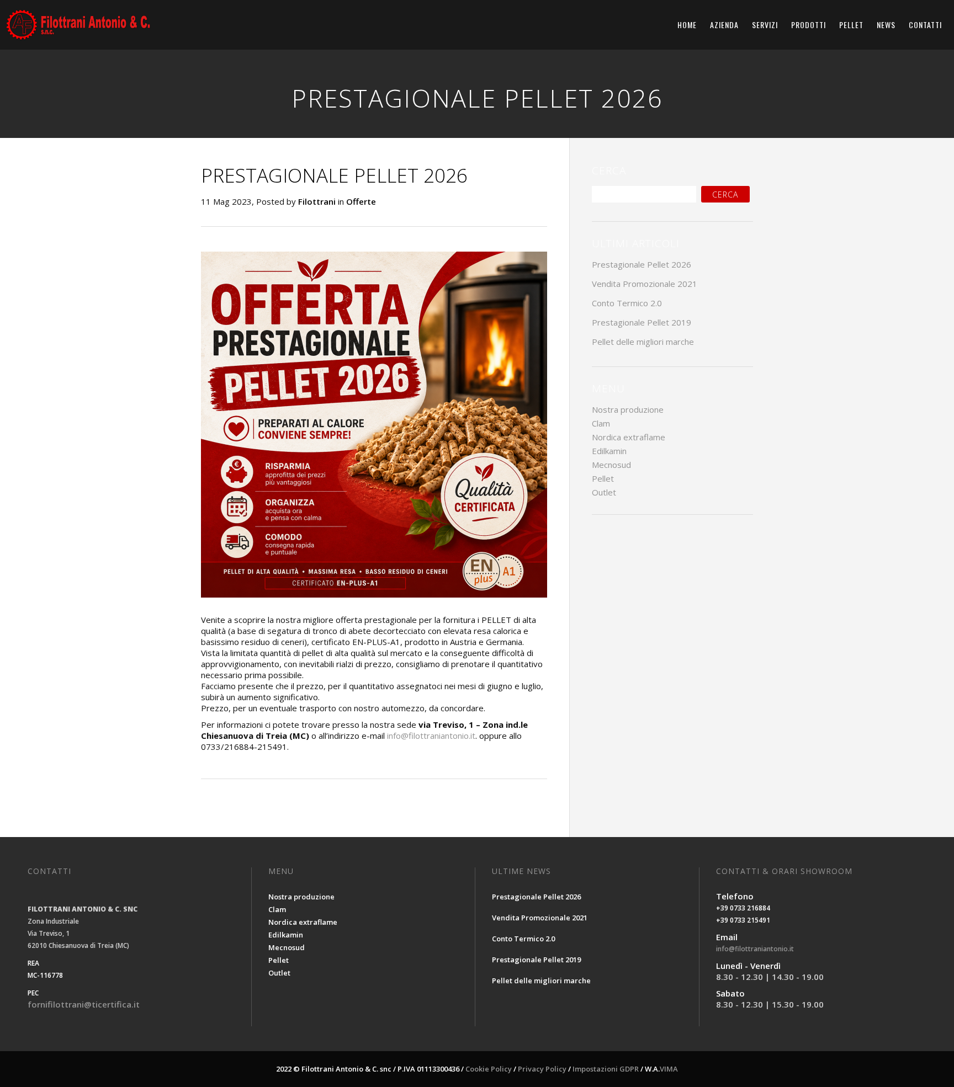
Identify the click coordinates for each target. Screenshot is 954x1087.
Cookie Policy (488, 1069)
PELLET (851, 24)
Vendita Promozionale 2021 (644, 283)
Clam (601, 423)
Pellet (603, 478)
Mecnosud (611, 464)
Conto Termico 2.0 (627, 302)
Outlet (604, 492)
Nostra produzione (628, 409)
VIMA (669, 1069)
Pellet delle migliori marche (643, 341)
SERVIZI (765, 24)
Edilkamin (609, 450)
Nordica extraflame (628, 437)
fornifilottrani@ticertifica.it (84, 1004)
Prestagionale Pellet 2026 (641, 264)
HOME (687, 24)
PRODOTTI (808, 24)
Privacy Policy (542, 1069)
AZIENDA (724, 24)
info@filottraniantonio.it (431, 735)
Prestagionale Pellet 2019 (641, 322)
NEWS (886, 24)
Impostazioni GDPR (606, 1069)
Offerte (361, 201)
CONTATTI (925, 24)
